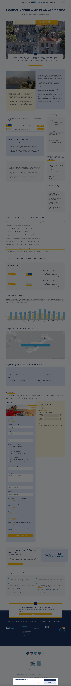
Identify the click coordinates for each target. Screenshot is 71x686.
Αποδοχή (49, 679)
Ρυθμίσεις (49, 682)
